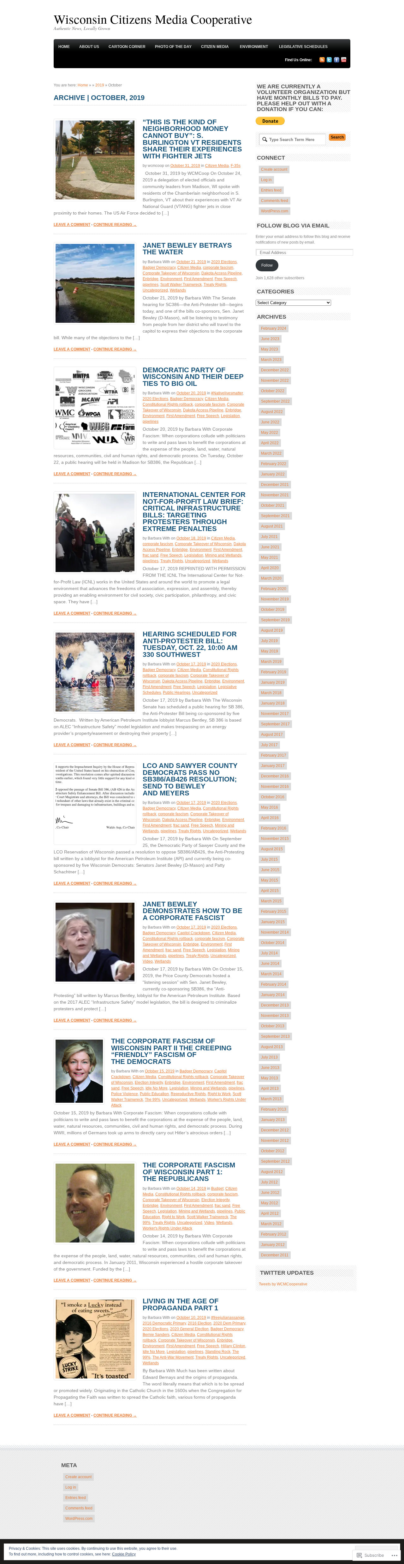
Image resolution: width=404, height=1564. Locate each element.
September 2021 (275, 516)
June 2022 (270, 422)
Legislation (230, 416)
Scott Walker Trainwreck (181, 284)
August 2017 (272, 734)
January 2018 (273, 703)
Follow (267, 265)
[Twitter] (329, 61)
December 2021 (275, 484)
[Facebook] (336, 61)
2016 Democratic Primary (164, 1323)
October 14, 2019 (191, 1188)
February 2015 (273, 911)
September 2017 (275, 724)
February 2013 (273, 1109)
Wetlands (178, 290)
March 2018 (271, 693)
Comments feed (274, 200)
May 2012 (269, 1203)
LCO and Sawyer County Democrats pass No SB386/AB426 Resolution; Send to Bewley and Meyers (190, 779)
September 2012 (275, 1161)
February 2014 (273, 984)
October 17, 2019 (191, 664)
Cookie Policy (124, 1554)
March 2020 (271, 578)
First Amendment (198, 279)
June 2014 (270, 963)
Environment (254, 46)
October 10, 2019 (191, 1317)
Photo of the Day (173, 46)
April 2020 (270, 568)
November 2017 (275, 713)
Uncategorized (155, 290)
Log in (266, 180)
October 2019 (272, 609)
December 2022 (275, 370)
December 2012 (275, 1130)
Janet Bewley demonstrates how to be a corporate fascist (192, 911)
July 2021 (269, 536)
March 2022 (271, 453)
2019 (99, 85)
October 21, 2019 (191, 262)
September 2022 (275, 401)
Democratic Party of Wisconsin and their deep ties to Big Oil (193, 376)
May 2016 (269, 807)
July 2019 (269, 641)
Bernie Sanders (156, 1334)
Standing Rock (217, 1351)
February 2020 (273, 589)
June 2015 (270, 870)
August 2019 (272, 630)
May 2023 (269, 349)
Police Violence (124, 1094)
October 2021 (272, 505)
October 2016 (272, 797)
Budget (217, 1188)
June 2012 (270, 1192)
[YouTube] (343, 61)
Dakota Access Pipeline (221, 273)
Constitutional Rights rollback (168, 404)
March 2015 (271, 901)
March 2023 (271, 359)
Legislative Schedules (303, 46)
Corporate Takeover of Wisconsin (171, 273)
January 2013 (273, 1120)
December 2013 (275, 1005)
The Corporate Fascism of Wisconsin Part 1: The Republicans (189, 1172)
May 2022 (269, 432)
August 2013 (272, 1047)
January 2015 (273, 922)
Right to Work (219, 1094)
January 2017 (273, 766)
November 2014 (275, 932)
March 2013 (271, 1099)
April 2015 (270, 890)
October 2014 (272, 943)
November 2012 (275, 1140)
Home (64, 46)
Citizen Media (215, 46)
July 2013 (269, 1057)
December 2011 (274, 1255)
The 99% (152, 1099)
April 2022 (270, 443)
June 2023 (270, 339)
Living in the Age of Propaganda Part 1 (180, 1304)
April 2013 (270, 1088)
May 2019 (269, 651)
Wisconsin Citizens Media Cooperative (153, 18)
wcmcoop (156, 165)
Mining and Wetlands (223, 555)
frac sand (150, 555)
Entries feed (271, 190)
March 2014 (271, 974)
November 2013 (275, 1015)
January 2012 (273, 1244)
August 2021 (272, 526)
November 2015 (275, 838)
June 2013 (270, 1067)
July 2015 (269, 859)
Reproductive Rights (188, 1094)
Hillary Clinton (233, 1346)
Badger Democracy (159, 267)
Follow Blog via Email (293, 225)
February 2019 (273, 672)
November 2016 (275, 786)
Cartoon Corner (127, 46)
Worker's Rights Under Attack (167, 1228)
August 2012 (272, 1172)
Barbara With (159, 262)
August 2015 (272, 849)
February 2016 (273, 828)
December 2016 (275, 776)
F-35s (236, 165)
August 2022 (272, 412)
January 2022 (273, 474)
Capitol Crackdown (193, 933)
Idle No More (157, 1088)
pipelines (150, 284)
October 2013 (272, 1026)
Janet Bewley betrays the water (187, 248)
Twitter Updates (287, 1273)
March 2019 (271, 661)
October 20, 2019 (191, 393)
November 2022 (275, 380)
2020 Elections (224, 262)
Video (148, 961)
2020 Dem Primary (229, 1323)
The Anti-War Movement (172, 1357)
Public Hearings (176, 692)
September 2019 (275, 620)
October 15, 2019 (160, 1071)
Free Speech (226, 279)
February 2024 (273, 328)
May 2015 (269, 880)
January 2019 (273, 682)
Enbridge (150, 279)
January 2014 (273, 995)
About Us (89, 46)
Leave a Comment (72, 224)
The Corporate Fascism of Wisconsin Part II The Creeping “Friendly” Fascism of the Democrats (171, 1051)
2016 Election (199, 1323)
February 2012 (273, 1234)
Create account (274, 169)
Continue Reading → (115, 224)
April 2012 (270, 1213)
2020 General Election (189, 1329)
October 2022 (272, 391)
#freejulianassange (227, 1317)
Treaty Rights (215, 284)
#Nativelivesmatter (227, 393)
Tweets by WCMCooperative (283, 1284)
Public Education (154, 1094)
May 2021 (269, 557)
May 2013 (269, 1078)
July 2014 (269, 953)
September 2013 (275, 1036)
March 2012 (271, 1224)
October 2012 (272, 1151)
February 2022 (273, 464)
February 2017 (273, 755)
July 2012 (269, 1182)
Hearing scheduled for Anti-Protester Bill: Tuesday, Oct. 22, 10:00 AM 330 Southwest (190, 644)
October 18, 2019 (191, 538)
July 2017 (269, 745)
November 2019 (275, 599)
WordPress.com (274, 211)
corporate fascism (218, 267)
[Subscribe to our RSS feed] (322, 61)
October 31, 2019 (185, 165)
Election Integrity (149, 1082)
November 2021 (275, 495)
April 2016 (270, 818)
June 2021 (270, 547)
